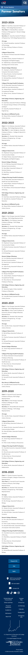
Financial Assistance (8, 606)
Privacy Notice (19, 649)
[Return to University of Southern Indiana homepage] (14, 643)
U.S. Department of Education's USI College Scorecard (14, 635)
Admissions (8, 613)
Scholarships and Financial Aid (8, 599)
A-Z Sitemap (21, 606)
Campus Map (21, 599)
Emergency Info (21, 616)
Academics (8, 610)
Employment (21, 612)
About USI (8, 616)
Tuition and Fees (8, 602)
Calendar (21, 609)
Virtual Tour (21, 602)
